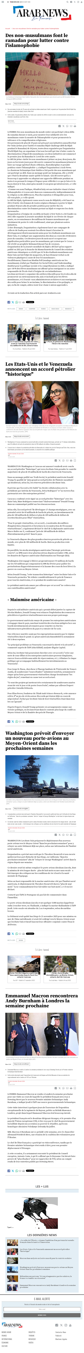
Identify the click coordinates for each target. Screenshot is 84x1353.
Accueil (7, 28)
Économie (5, 1342)
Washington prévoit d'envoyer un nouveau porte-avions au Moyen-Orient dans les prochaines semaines (39, 740)
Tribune (31, 1335)
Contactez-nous (60, 1332)
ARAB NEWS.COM (15, 2)
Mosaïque (32, 1339)
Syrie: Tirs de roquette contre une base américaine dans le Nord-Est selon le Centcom (24, 975)
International (7, 1339)
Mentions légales (61, 1339)
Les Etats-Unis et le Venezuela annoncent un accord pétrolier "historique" (40, 369)
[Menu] (3, 2)
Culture (5, 1346)
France (4, 1335)
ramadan (21, 309)
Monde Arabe (6, 1332)
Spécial (72, 325)
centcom (21, 940)
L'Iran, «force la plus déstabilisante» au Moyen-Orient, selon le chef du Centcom (60, 975)
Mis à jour (36, 957)
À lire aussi (42, 318)
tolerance (43, 309)
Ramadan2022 (68, 309)
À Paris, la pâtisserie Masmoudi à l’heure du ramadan (60, 343)
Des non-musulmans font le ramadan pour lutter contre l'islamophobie (36, 28)
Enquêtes (32, 1332)
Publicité (58, 1335)
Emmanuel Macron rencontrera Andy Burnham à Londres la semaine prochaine (41, 1001)
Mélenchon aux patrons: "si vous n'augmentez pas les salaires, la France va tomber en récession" (46, 1277)
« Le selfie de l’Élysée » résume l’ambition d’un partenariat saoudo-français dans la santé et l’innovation (47, 1241)
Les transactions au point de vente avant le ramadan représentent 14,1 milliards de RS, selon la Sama (24, 344)
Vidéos (31, 1342)
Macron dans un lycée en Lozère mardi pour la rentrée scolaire (46, 1258)
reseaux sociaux (55, 309)
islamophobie (32, 309)
